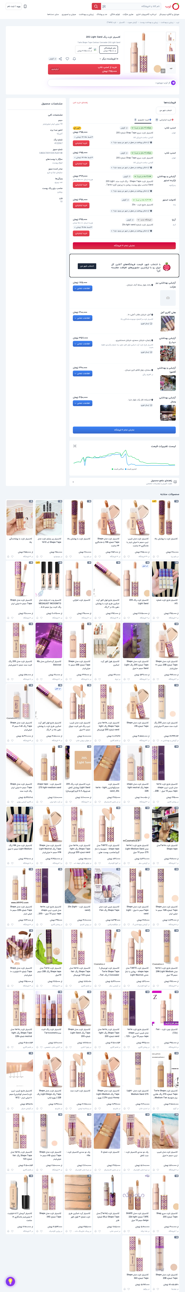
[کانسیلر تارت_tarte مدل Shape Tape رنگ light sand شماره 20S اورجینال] (107, 701)
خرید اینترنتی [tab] (163, 119)
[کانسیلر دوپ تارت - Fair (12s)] (165, 1008)
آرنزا (174, 219)
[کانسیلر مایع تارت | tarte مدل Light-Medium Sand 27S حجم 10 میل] (136, 824)
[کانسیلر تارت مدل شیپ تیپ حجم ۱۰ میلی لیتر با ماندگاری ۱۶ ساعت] (136, 517)
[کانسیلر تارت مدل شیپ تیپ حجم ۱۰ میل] (165, 1131)
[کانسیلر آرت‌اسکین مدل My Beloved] (49, 640)
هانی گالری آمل (168, 312)
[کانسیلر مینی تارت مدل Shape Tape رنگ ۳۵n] (107, 885)
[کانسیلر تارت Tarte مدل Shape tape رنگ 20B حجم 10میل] (49, 947)
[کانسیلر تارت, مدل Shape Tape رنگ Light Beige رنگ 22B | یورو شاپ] (49, 1069)
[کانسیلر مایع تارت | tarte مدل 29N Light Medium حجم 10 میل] (165, 947)
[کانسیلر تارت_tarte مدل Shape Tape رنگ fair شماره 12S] (20, 1131)
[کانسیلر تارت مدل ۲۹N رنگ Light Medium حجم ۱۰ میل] (20, 824)
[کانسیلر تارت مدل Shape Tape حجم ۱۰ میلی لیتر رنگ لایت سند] (20, 763)
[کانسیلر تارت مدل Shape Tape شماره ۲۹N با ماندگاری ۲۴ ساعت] (107, 517)
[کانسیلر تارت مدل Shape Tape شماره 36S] (136, 1253)
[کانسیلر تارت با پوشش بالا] (165, 517)
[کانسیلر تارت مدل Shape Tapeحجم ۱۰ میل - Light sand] (136, 885)
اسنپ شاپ (170, 127)
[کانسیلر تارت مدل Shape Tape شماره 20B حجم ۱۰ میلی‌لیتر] (78, 640)
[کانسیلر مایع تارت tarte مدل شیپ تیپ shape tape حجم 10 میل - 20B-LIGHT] (165, 763)
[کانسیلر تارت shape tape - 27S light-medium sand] (49, 763)
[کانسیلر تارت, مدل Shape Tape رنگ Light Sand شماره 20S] (78, 1008)
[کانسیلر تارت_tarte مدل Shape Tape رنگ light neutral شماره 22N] (20, 1008)
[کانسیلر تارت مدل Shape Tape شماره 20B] (165, 1253)
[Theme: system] (25, 6)
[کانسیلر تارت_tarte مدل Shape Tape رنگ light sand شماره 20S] (107, 1008)
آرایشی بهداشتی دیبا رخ (167, 340)
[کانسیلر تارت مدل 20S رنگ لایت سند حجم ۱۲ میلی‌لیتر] (165, 701)
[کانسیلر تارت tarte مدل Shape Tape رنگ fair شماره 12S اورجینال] (78, 947)
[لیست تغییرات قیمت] (75, 446)
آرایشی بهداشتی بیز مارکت (166, 285)
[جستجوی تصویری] (104, 6)
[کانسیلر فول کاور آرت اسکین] (107, 640)
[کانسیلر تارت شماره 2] (107, 1131)
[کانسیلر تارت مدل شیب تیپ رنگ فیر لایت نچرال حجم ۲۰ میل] (78, 701)
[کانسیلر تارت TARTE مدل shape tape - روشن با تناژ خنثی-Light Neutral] (136, 947)
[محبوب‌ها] (67, 59)
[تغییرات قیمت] (74, 59)
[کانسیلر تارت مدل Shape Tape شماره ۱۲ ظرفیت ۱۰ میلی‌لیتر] (20, 947)
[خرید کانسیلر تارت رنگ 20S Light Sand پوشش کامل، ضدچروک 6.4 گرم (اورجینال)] (78, 763)
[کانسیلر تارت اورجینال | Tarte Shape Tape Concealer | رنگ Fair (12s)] (107, 947)
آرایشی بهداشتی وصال (167, 399)
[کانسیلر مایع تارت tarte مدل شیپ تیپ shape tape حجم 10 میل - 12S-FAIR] (136, 1008)
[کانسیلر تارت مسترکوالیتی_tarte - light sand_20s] (107, 763)
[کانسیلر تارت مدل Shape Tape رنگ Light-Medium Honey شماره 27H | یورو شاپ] (107, 1069)
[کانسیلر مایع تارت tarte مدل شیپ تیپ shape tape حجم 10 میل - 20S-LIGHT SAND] (49, 885)
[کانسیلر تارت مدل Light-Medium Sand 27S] (136, 1069)
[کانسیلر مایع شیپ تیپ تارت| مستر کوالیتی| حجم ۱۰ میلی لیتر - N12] (20, 1069)
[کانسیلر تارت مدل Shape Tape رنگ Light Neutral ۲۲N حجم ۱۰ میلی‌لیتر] (49, 824)
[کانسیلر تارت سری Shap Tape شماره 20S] (165, 1192)
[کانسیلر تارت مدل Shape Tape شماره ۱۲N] (136, 701)
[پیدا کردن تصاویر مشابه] (163, 71)
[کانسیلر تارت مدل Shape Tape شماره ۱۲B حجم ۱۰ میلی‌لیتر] (49, 1131)
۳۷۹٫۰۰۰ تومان (80, 176)
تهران (174, 133)
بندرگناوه (172, 185)
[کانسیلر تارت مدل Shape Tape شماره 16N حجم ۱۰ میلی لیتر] (165, 885)
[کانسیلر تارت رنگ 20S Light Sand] (136, 579)
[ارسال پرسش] (173, 82)
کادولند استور (169, 200)
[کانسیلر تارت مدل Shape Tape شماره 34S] (49, 1192)
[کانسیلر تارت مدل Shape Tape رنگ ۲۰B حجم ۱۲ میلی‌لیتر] (20, 701)
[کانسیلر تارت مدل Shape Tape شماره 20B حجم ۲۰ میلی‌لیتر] (165, 640)
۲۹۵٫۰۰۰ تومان (80, 132)
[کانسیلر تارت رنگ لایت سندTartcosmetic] (49, 1008)
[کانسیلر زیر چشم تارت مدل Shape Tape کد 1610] (49, 517)
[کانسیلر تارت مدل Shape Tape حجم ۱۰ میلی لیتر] (20, 579)
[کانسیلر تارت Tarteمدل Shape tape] (165, 824)
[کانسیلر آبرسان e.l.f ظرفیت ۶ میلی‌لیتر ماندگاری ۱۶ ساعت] (20, 1192)
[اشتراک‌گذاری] (60, 59)
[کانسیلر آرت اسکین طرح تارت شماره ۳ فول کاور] (78, 1192)
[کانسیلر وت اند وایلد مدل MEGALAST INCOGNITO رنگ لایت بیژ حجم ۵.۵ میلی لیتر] (49, 579)
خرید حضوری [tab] (142, 119)
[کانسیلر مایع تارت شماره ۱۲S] (165, 579)
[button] (14, 6)
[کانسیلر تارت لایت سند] (78, 1069)
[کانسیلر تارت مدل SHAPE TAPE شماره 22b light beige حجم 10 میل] (136, 1192)
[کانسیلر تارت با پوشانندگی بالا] (20, 517)
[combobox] (131, 6)
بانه (174, 205)
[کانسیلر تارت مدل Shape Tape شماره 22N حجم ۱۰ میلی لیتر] (20, 885)
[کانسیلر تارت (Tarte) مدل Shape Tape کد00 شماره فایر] (107, 1192)
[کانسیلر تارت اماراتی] (78, 579)
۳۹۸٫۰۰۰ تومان (80, 199)
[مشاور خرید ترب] (10, 1281)
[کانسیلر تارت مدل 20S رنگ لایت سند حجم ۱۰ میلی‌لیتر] (20, 640)
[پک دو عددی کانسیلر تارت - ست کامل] (136, 1131)
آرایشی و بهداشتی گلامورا (166, 370)
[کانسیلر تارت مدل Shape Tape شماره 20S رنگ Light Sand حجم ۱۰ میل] (136, 640)
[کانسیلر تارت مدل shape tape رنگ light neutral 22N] (136, 763)
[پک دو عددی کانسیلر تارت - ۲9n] (78, 1131)
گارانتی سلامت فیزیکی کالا (143, 137)
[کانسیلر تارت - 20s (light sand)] (78, 885)
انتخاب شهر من (87, 266)
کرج (174, 225)
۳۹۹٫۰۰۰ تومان (80, 219)
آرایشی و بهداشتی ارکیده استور (166, 178)
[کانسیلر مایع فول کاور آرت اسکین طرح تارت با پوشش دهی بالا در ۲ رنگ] (107, 579)
